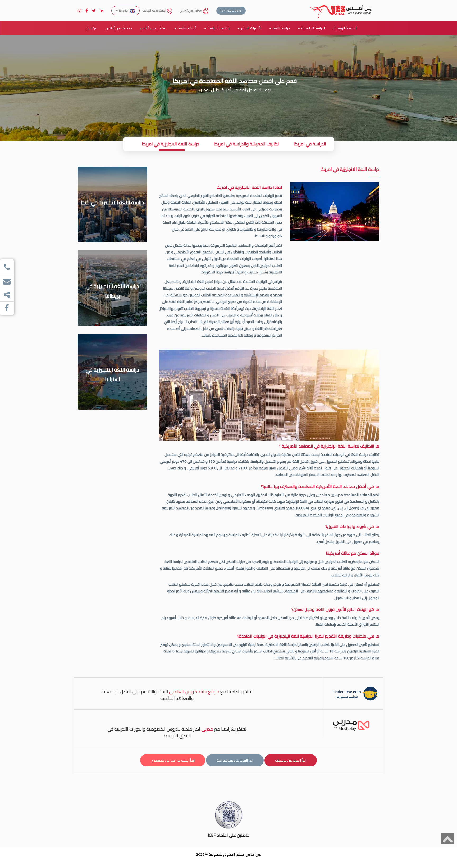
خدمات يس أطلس (118, 28)
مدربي (207, 729)
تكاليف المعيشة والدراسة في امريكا (246, 144)
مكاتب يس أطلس (191, 11)
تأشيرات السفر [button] (251, 28)
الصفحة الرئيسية (345, 28)
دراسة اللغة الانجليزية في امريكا (170, 144)
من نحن (91, 28)
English (124, 10)
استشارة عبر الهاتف (154, 10)
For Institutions (231, 10)
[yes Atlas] (341, 6)
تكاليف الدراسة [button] (219, 28)
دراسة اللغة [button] (281, 28)
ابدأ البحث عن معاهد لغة (235, 760)
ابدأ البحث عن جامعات (290, 760)
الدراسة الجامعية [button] (313, 28)
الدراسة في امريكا (310, 144)
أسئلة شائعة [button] (187, 28)
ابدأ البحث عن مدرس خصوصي (173, 760)
